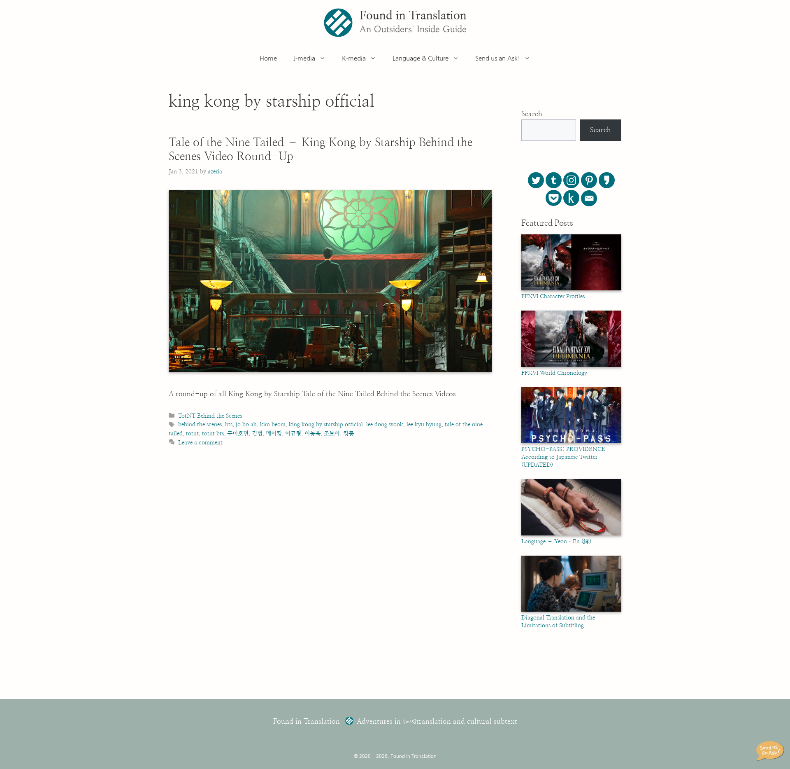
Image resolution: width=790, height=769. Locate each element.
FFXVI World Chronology (554, 373)
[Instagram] (571, 180)
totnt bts (213, 433)
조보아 (332, 433)
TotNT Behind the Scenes (210, 416)
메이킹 (274, 433)
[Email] (589, 198)
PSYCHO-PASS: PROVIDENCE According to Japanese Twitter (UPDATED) (563, 457)
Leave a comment (200, 442)
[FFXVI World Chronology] (571, 365)
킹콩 (348, 433)
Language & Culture (420, 58)
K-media (354, 58)
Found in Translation (413, 16)
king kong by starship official (326, 424)
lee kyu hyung (424, 424)
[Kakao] (607, 180)
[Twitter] (536, 180)
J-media (304, 58)
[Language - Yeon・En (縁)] (571, 534)
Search (531, 113)
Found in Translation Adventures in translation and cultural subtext (395, 721)
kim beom (273, 424)
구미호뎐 (238, 433)
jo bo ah (246, 424)
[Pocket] (554, 198)
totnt (192, 433)
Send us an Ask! (497, 58)
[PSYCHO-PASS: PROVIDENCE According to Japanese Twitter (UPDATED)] (571, 441)
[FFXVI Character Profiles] (571, 289)
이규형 (293, 433)
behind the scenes (200, 424)
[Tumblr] (554, 180)
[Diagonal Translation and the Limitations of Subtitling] (571, 610)
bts (228, 424)
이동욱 (312, 433)
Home (268, 58)
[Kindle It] (571, 198)
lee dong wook (384, 424)
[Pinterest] (589, 180)
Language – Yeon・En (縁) (556, 542)
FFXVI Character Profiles (553, 296)
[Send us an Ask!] (771, 751)
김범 (257, 433)
